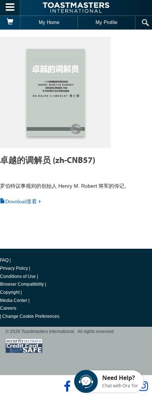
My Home (49, 22)
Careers (8, 308)
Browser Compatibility (22, 284)
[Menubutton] (10, 8)
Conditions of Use (18, 276)
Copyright (10, 292)
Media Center (13, 300)
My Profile (106, 22)
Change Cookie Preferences (30, 316)
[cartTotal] (10, 23)
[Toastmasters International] (76, 7)
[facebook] (66, 386)
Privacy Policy (14, 268)
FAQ (4, 260)
